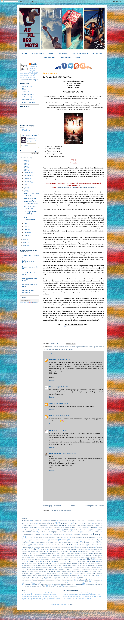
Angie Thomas (53, 525)
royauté (94, 575)
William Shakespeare (69, 586)
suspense (28, 584)
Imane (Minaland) (55, 453)
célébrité (46, 534)
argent (41, 527)
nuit (68, 569)
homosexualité (94, 549)
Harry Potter (60, 549)
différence (54, 540)
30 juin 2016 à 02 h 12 (61, 430)
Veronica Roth (35, 586)
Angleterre (62, 525)
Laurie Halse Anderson (34, 559)
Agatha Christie (81, 520)
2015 (24, 239)
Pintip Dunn (71, 571)
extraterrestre (84, 347)
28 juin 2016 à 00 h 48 (63, 359)
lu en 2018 (81, 561)
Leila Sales (54, 559)
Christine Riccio (85, 534)
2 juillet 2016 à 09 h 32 (69, 453)
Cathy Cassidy (38, 534)
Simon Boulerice (50, 580)
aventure (61, 347)
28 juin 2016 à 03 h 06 (62, 416)
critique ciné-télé (27, 94)
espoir (78, 347)
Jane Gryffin (70, 553)
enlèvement (85, 542)
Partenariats (97, 53)
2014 (24, 242)
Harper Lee (52, 549)
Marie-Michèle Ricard (29, 565)
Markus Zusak (61, 565)
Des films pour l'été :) (30, 198)
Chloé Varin (76, 534)
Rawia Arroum (42, 575)
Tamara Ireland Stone (45, 584)
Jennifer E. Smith (87, 553)
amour (56, 347)
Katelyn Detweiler (36, 557)
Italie (93, 551)
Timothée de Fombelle (67, 584)
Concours (59, 537)
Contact (77, 57)
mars (26, 229)
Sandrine (34, 64)
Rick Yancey (59, 349)
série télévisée (91, 578)
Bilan (24, 89)
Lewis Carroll (72, 559)
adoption (53, 520)
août (26, 185)
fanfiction (83, 545)
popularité (93, 571)
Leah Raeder (45, 559)
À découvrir (26, 97)
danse (98, 537)
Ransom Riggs (32, 575)
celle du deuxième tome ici (87, 187)
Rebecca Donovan (53, 575)
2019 (24, 161)
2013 (24, 245)
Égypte (31, 542)
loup (97, 559)
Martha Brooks (72, 565)
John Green (70, 555)
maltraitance (83, 563)
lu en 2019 (91, 561)
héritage (81, 549)
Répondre (52, 380)
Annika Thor (99, 525)
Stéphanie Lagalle (38, 582)
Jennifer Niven (98, 553)
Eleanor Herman (39, 542)
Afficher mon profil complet (28, 80)
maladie (48, 563)
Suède (80, 582)
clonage (30, 537)
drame (64, 540)
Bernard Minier (58, 530)
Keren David (55, 557)
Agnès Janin (90, 520)
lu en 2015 (47, 561)
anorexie (26, 527)
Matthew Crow (91, 565)
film (98, 545)
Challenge (67, 534)
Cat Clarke (97, 532)
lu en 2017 (71, 561)
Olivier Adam (75, 569)
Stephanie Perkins (49, 582)
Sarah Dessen (50, 578)
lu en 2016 (59, 561)
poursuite (51, 349)
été (40, 545)
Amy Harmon (87, 523)
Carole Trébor (64, 532)
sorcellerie (80, 580)
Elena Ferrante (49, 542)
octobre (27, 178)
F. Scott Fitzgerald (58, 545)
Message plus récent (52, 506)
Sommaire (51, 53)
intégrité (74, 551)
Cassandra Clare (86, 532)
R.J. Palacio (75, 573)
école (89, 540)
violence (51, 586)
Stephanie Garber (26, 582)
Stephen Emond (72, 582)
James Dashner (52, 553)
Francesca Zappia (26, 547)
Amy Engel (78, 523)
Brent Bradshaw (84, 530)
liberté (89, 559)
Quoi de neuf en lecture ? (61, 573)
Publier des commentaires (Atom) (61, 510)
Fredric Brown (65, 547)
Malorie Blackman (72, 563)
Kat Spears (97, 555)
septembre (28, 182)
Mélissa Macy (48, 567)
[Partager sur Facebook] (73, 344)
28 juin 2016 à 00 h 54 (63, 387)
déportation (45, 540)
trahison (70, 349)
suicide (86, 582)
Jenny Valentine (28, 555)
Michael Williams (79, 567)
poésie (78, 571)
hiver (86, 549)
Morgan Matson (38, 569)
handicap (43, 549)
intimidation (85, 551)
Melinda (52, 416)
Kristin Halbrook (74, 557)
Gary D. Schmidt (81, 547)
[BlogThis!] (69, 344)
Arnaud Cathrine (53, 527)
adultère (72, 520)
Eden (51, 430)
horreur (24, 551)
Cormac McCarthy (76, 537)
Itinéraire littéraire (27, 102)
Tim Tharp (56, 584)
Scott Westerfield (72, 578)
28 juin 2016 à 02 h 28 (61, 403)
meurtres (57, 567)
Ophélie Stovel (86, 569)
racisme (92, 573)
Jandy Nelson (61, 553)
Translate (34, 302)
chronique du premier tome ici (67, 187)
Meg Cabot (30, 567)
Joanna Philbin (61, 555)
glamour (91, 547)
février (27, 232)
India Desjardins (54, 551)
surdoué (94, 582)
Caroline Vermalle (75, 532)
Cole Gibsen (38, 537)
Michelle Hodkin (91, 567)
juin (26, 191)
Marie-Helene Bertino (96, 563)
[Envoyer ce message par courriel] (67, 344)
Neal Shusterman (59, 569)
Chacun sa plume (27, 99)
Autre (24, 91)
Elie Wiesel (58, 542)
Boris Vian (75, 530)
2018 (24, 164)
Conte (66, 537)
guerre (96, 347)
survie (65, 349)
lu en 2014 (34, 561)
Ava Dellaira (82, 527)
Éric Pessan (25, 545)
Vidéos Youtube (65, 57)
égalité (24, 542)
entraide (96, 542)
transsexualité (89, 584)
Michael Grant (68, 567)
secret (81, 578)
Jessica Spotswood (39, 555)
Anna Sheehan (81, 525)
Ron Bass (87, 575)
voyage (58, 586)
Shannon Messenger (37, 580)
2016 (24, 170)
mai (26, 223)
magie (40, 563)
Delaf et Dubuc (35, 540)
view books (35, 147)
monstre (29, 569)
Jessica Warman (50, 555)
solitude (70, 580)
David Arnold (25, 540)
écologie (98, 540)
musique (48, 569)
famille (91, 347)
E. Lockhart (82, 540)
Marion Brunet (41, 565)
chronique (68, 347)
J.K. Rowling (41, 553)
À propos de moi (38, 53)
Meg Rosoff (39, 567)
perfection (52, 571)
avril (26, 226)
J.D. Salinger (32, 553)
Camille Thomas (44, 532)
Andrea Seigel (43, 525)
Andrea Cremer (33, 525)
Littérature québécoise (79, 53)
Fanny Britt (91, 545)
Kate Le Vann (25, 557)
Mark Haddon (51, 565)
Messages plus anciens (94, 506)
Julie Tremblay (80, 555)
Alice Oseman (32, 523)
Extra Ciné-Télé (49, 57)
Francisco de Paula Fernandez (41, 547)
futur (72, 547)
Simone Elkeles (61, 580)
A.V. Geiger (35, 520)
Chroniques (63, 53)
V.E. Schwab (98, 584)
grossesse (99, 547)
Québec (49, 573)
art (61, 527)
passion (24, 571)
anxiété (33, 527)
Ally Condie (41, 523)
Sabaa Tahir (31, 578)
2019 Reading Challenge (29, 135)
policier (84, 571)
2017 (24, 167)
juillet (26, 188)
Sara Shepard (41, 578)
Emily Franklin (68, 542)
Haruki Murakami (71, 549)
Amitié (51, 347)
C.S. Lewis (94, 530)
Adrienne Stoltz (63, 520)
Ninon (51, 403)
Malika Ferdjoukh (60, 563)
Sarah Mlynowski (60, 578)
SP (87, 580)
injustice (64, 551)
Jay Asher (78, 553)
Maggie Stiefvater (31, 563)
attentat (67, 527)
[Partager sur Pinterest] (74, 344)
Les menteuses (63, 559)
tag (36, 584)
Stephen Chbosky (61, 582)
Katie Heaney (46, 557)
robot (81, 575)
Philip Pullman (62, 571)
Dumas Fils (74, 540)
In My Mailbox (41, 551)
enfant (73, 347)
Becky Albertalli (33, 530)
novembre (28, 175)
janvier (27, 235)
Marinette (52, 387)
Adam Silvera (45, 520)
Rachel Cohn (84, 573)
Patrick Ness (43, 571)
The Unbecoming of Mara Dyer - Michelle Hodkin (30, 213)
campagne (54, 532)
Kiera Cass (64, 557)
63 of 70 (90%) (24, 145)
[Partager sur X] (71, 344)
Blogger (70, 604)
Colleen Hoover (48, 537)
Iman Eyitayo (31, 551)
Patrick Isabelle (34, 571)
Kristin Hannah (85, 557)
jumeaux (88, 555)
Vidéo (43, 586)
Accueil (25, 53)
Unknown (52, 359)
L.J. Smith (93, 557)
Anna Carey (72, 525)
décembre (28, 172)
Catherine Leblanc (27, 534)
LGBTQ (81, 559)
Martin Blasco (81, 565)
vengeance (26, 586)
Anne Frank (90, 525)
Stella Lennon (96, 580)
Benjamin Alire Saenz (45, 530)
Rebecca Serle (64, 575)
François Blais (55, 547)
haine (100, 347)
